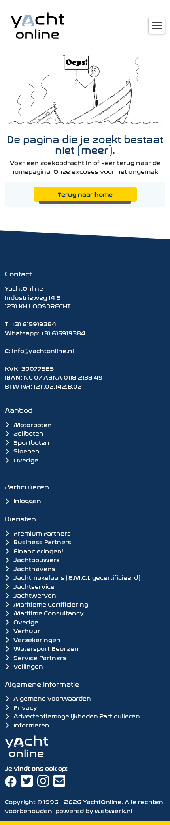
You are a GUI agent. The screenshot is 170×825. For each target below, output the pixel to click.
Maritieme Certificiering (50, 603)
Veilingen (27, 666)
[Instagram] (45, 783)
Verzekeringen (36, 639)
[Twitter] (29, 783)
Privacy (24, 706)
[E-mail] (60, 783)
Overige (25, 459)
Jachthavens (33, 568)
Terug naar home (85, 193)
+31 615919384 (33, 323)
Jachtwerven (34, 594)
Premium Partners (41, 532)
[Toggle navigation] (156, 25)
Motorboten (32, 423)
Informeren (30, 724)
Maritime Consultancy (48, 612)
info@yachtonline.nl (43, 350)
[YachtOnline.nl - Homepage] (37, 25)
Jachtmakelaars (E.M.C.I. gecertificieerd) (76, 577)
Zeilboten (27, 432)
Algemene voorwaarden (51, 697)
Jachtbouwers (36, 559)
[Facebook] (13, 783)
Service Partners (39, 657)
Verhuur (26, 630)
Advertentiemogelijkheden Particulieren (76, 715)
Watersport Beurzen (45, 648)
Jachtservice (33, 586)
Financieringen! (37, 550)
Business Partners (42, 541)
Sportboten (30, 441)
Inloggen (26, 500)
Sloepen (26, 450)
